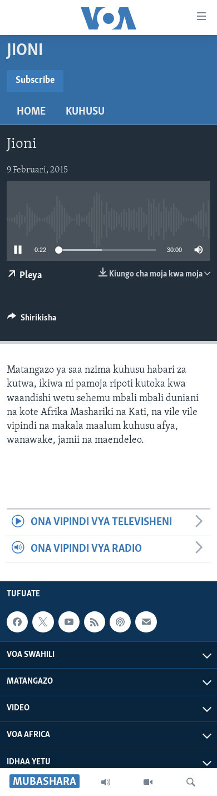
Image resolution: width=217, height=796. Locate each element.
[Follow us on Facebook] (17, 621)
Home (31, 111)
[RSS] (94, 621)
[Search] (191, 782)
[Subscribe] (145, 621)
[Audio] (105, 782)
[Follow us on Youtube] (69, 621)
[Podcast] (120, 621)
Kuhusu (85, 111)
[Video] (148, 782)
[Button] (31, 320)
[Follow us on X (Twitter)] (42, 621)
